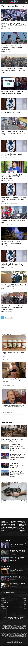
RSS (12, 530)
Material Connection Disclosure (14, 527)
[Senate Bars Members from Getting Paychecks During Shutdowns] (14, 83)
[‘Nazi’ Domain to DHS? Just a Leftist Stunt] (14, 212)
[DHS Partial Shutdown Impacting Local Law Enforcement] (14, 146)
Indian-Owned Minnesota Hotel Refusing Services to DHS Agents (12, 265)
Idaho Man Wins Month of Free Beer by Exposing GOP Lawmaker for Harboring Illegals (13, 307)
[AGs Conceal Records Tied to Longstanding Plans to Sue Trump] (5, 578)
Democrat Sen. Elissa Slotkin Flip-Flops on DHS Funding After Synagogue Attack (12, 176)
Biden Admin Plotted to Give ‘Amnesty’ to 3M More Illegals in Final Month (13, 25)
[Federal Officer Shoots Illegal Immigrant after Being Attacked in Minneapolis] (14, 233)
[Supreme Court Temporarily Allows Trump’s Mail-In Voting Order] (5, 446)
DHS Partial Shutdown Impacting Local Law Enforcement (12, 155)
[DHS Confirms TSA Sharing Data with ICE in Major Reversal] (14, 277)
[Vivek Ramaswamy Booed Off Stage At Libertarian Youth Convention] (5, 545)
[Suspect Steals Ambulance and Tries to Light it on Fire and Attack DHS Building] (14, 189)
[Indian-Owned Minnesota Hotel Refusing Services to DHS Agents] (14, 256)
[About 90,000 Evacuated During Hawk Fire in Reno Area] (14, 431)
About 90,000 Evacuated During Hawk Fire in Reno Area (12, 440)
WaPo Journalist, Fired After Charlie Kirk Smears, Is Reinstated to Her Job (18, 456)
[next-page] (11, 317)
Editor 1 (2, 28)
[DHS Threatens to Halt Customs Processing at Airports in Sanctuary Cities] (14, 60)
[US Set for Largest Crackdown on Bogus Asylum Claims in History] (5, 473)
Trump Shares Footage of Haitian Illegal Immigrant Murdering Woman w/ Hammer (13, 133)
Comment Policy (15, 521)
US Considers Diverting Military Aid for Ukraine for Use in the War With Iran (17, 552)
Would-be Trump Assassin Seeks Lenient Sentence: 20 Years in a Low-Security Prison (18, 559)
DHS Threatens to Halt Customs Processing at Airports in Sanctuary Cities (13, 70)
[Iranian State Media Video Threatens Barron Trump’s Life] (5, 465)
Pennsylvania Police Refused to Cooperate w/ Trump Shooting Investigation (11, 47)
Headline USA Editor (5, 74)
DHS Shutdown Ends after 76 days (12, 112)
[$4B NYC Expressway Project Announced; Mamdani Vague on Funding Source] (5, 571)
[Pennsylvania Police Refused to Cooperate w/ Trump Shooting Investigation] (14, 38)
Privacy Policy (4, 530)
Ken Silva (3, 51)
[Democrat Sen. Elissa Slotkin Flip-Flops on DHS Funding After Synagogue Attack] (14, 167)
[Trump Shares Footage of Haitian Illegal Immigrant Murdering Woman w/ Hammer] (14, 123)
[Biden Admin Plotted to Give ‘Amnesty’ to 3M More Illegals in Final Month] (14, 15)
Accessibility (22, 521)
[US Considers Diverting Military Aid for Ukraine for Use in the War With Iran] (5, 552)
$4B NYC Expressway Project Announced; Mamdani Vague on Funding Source (17, 570)
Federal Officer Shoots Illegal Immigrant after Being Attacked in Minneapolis (12, 243)
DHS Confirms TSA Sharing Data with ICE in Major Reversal (13, 286)
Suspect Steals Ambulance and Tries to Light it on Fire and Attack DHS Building (13, 199)
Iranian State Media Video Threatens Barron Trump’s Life (18, 465)
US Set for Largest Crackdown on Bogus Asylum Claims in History (17, 473)
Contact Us (21, 525)
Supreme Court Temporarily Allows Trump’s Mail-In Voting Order (17, 447)
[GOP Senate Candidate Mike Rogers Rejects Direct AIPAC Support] (5, 585)
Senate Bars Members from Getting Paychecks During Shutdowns (13, 92)
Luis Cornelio (3, 180)
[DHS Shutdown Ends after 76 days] (14, 104)
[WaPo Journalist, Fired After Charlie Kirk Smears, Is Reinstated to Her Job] (5, 456)
